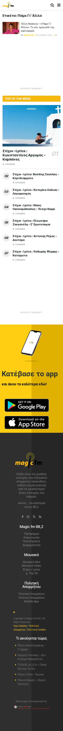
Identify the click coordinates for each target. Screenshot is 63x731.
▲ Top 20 (31, 573)
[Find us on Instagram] (28, 517)
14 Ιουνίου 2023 (44, 35)
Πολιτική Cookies (36, 629)
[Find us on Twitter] (34, 517)
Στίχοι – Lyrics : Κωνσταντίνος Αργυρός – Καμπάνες (24, 155)
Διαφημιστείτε (32, 545)
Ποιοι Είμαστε (31, 541)
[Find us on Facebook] (22, 517)
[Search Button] (52, 5)
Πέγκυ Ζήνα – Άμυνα (30, 674)
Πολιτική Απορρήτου (31, 593)
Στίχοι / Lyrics (31, 569)
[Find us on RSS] (40, 517)
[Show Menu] (58, 5)
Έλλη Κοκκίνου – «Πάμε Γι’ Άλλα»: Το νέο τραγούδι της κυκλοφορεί (37, 27)
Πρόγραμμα (31, 533)
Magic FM (28, 35)
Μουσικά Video (31, 565)
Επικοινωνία (31, 537)
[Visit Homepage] (8, 5)
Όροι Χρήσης (20, 625)
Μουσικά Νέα (31, 562)
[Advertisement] (31, 64)
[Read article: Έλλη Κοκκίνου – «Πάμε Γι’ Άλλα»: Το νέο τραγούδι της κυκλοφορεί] (11, 28)
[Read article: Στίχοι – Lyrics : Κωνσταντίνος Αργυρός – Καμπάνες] (31, 125)
